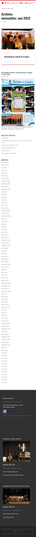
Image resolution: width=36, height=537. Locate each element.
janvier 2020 (4, 261)
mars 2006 (4, 380)
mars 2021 (4, 232)
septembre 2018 (6, 291)
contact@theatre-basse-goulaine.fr (12, 401)
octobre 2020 (5, 243)
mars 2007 (4, 377)
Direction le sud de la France (16, 56)
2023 (8, 8)
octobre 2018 (5, 288)
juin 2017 (4, 312)
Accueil (3, 8)
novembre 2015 (5, 339)
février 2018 (4, 302)
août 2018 (4, 294)
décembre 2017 (5, 307)
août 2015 (4, 347)
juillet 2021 (4, 221)
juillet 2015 (4, 350)
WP (11, 533)
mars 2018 (4, 299)
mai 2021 (3, 227)
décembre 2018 (5, 283)
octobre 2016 (5, 326)
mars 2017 (4, 315)
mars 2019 (4, 275)
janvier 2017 (4, 320)
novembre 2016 (5, 323)
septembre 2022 (6, 189)
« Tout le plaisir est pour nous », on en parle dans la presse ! (16, 141)
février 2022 (4, 205)
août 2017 (4, 310)
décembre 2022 (5, 181)
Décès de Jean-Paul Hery (8, 148)
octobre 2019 (5, 267)
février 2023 (4, 176)
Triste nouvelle (5, 150)
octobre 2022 (5, 186)
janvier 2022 (4, 208)
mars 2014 (4, 358)
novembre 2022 (5, 184)
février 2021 (4, 235)
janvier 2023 (4, 178)
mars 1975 (4, 382)
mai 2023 (3, 167)
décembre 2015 (5, 337)
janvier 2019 (4, 280)
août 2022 (4, 192)
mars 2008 (4, 374)
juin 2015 (4, 353)
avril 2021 (4, 229)
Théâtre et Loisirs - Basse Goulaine (18, 529)
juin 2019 (4, 269)
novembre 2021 (5, 210)
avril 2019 (4, 272)
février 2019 (4, 277)
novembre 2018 (5, 286)
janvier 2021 (4, 237)
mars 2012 (4, 363)
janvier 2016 (4, 334)
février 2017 (4, 318)
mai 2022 (3, 197)
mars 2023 (4, 173)
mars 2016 (4, 331)
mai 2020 (3, 253)
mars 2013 (4, 361)
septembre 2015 (6, 345)
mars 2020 (4, 256)
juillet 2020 (4, 248)
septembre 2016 (6, 328)
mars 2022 (4, 202)
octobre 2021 (5, 213)
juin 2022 (4, 194)
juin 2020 (4, 251)
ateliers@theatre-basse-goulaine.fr (12, 468)
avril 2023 (4, 170)
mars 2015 (4, 355)
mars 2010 (4, 369)
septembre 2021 (6, 216)
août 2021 (4, 218)
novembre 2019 (5, 264)
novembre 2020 (5, 240)
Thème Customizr (28, 533)
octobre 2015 (5, 342)
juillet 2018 (4, 296)
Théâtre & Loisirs (10, 61)
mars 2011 (4, 366)
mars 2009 (4, 371)
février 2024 (4, 165)
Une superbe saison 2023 (8, 153)
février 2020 (4, 259)
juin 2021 (4, 224)
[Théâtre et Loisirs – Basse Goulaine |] (17, 2)
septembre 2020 (6, 245)
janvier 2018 (4, 304)
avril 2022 (4, 200)
